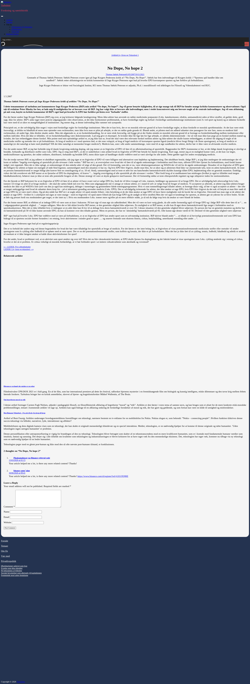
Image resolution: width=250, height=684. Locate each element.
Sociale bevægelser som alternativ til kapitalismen (21, 573)
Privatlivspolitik (8, 561)
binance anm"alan (22, 471)
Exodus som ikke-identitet (11, 568)
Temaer (9, 22)
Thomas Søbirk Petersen (116, 74)
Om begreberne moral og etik (14, 400)
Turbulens (5, 5)
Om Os (4, 551)
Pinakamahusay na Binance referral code (32, 458)
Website (7, 522)
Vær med (15, 32)
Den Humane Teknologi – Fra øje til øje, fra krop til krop (24, 413)
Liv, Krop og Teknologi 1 (128, 55)
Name (6, 511)
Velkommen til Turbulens (21, 27)
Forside (4, 541)
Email (6, 517)
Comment (9, 506)
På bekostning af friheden (11, 571)
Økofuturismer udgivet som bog (14, 566)
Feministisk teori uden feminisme (14, 575)
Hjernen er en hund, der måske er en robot (19, 386)
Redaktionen (16, 29)
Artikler (9, 20)
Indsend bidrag (12, 34)
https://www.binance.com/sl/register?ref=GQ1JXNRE (102, 476)
